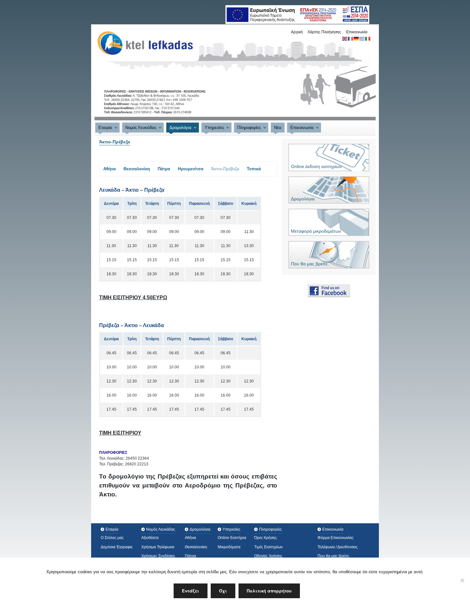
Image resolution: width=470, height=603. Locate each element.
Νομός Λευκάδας (140, 127)
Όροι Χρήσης (265, 537)
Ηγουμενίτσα (190, 168)
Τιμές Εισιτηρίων (268, 547)
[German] (356, 38)
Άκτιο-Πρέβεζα (225, 168)
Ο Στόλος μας (112, 537)
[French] (351, 38)
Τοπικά (254, 168)
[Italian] (368, 38)
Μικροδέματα (229, 547)
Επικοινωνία (356, 32)
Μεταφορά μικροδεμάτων (316, 231)
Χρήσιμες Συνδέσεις (158, 556)
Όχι (223, 591)
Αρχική (297, 32)
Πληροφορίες (249, 127)
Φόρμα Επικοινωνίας (335, 537)
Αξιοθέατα (150, 537)
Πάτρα (164, 168)
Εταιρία (105, 127)
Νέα (277, 127)
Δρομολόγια (180, 127)
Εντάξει (190, 591)
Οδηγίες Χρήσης (268, 556)
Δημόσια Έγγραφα (116, 547)
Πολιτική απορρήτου (269, 591)
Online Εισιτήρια (232, 537)
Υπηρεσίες (214, 127)
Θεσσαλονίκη (136, 168)
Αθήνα (109, 168)
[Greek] (362, 38)
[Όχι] (462, 580)
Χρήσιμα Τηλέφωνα (157, 547)
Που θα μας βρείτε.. (310, 263)
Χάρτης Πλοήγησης (324, 32)
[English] (345, 38)
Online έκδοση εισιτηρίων (316, 166)
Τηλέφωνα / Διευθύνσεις (337, 547)
